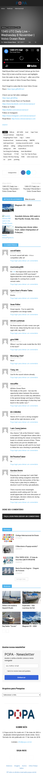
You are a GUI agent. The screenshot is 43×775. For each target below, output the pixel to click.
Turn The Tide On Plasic (29, 154)
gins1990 (14, 339)
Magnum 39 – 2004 (23, 205)
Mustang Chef (17, 356)
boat (26, 132)
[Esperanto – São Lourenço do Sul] (31, 597)
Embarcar (21, 677)
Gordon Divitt (16, 470)
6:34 (13, 272)
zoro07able (15, 251)
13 (35, 42)
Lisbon (28, 137)
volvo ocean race (32, 157)
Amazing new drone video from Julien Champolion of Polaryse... (26, 230)
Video (18, 27)
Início (3, 8)
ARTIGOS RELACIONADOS (13, 199)
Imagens (17, 766)
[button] (40, 3)
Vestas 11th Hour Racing (11, 157)
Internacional (19, 8)
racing (37, 143)
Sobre (22, 768)
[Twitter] (24, 757)
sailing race (7, 148)
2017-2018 (20, 132)
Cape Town (34, 132)
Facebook (6, 233)
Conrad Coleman (8, 135)
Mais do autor (30, 199)
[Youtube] (31, 757)
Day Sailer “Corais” (9, 626)
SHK (14, 148)
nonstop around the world (24, 143)
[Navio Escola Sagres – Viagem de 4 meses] (8, 571)
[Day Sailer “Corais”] (11, 618)
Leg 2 (21, 137)
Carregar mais (20, 579)
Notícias (9, 8)
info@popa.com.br (25, 742)
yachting (16, 159)
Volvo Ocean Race (10, 42)
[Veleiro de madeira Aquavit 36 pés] (11, 597)
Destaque (7, 530)
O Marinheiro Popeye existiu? (27, 546)
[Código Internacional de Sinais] (8, 538)
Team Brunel (7, 154)
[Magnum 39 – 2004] (8, 208)
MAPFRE (32, 140)
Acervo (24, 766)
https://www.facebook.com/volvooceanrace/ (18, 104)
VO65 (22, 157)
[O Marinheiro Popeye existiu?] (8, 549)
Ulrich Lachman (17, 321)
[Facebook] (12, 757)
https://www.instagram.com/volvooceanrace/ (19, 116)
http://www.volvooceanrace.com (24, 119)
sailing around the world (25, 146)
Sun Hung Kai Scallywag (11, 151)
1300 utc (11, 132)
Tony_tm (14, 370)
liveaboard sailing (21, 140)
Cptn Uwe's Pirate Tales (21, 290)
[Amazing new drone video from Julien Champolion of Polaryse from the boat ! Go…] (8, 230)
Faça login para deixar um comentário (24, 261)
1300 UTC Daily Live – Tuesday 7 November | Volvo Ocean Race (10, 188)
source (4, 125)
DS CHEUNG (15, 412)
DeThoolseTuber (18, 457)
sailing (13, 146)
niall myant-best (8, 143)
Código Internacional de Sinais (27, 535)
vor (4, 159)
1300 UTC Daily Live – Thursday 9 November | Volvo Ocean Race (32, 188)
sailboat (5, 146)
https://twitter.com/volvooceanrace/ (15, 110)
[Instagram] (18, 757)
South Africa (22, 148)
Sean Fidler (15, 304)
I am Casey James (18, 428)
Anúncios (6, 211)
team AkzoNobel (26, 151)
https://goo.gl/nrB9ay (10, 98)
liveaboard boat (8, 140)
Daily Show (19, 135)
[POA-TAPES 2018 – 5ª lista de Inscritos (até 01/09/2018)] (8, 560)
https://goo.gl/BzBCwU (15, 89)
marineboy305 (16, 267)
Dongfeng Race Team (10, 137)
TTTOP (16, 154)
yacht (9, 159)
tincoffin (14, 384)
